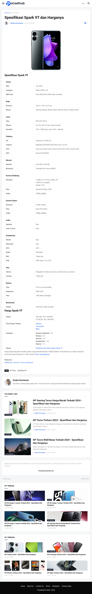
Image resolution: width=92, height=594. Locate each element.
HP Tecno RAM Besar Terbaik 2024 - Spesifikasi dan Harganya (58, 441)
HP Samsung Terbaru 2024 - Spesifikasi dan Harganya (66, 554)
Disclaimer (55, 586)
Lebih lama (84, 479)
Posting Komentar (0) (46, 471)
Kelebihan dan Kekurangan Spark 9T (49, 348)
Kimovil (16, 363)
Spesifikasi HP (22, 370)
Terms (48, 586)
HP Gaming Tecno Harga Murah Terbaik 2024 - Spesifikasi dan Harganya (57, 402)
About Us (30, 586)
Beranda (7, 13)
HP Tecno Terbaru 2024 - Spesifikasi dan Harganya (60, 420)
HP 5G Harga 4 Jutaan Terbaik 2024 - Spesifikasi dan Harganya (23, 524)
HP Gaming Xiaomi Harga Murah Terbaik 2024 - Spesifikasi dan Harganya (64, 524)
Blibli (37, 329)
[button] (3, 3)
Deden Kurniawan (21, 380)
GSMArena (8, 363)
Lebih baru (7, 479)
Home (23, 586)
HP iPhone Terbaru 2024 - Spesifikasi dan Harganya (22, 573)
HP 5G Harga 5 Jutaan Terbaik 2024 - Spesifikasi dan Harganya (23, 504)
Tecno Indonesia (27, 363)
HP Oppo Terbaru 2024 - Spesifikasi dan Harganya (65, 573)
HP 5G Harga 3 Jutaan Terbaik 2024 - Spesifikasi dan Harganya (66, 504)
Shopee (38, 324)
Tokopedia (40, 326)
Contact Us (40, 586)
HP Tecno (15, 13)
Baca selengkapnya (42, 354)
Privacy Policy (66, 586)
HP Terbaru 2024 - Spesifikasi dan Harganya (20, 554)
